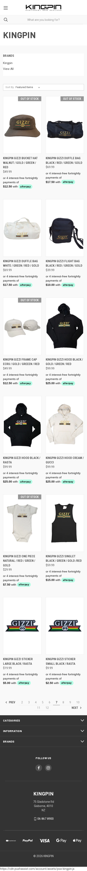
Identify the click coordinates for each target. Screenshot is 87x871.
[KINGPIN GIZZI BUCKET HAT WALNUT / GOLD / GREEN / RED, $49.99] (22, 125)
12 (47, 707)
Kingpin (8, 63)
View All (8, 69)
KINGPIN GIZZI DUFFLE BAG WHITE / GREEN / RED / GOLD (21, 263)
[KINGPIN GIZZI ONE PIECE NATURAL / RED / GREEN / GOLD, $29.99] (22, 523)
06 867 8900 (45, 819)
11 (38, 707)
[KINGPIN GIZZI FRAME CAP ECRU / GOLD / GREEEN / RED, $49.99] (22, 326)
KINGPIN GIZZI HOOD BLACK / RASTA (21, 460)
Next (75, 707)
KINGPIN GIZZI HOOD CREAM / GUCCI (65, 460)
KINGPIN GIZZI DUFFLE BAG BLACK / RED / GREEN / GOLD (64, 160)
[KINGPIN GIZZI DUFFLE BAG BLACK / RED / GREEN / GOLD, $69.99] (65, 125)
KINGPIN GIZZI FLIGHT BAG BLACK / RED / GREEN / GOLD (64, 263)
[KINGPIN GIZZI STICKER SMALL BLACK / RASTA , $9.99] (65, 626)
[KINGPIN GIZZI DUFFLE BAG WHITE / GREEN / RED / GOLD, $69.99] (22, 228)
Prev (11, 702)
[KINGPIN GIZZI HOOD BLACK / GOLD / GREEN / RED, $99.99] (65, 326)
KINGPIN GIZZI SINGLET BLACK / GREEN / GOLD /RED (64, 558)
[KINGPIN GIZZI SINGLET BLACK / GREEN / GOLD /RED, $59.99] (65, 523)
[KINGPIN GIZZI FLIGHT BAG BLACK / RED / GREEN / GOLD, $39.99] (65, 228)
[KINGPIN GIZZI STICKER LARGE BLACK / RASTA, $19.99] (22, 626)
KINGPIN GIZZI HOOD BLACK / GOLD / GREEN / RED (64, 362)
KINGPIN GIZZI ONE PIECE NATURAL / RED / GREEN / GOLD (19, 560)
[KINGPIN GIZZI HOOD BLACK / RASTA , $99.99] (22, 425)
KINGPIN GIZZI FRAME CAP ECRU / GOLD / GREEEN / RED (21, 362)
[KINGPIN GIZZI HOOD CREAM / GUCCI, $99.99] (65, 425)
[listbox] (28, 87)
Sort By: (9, 87)
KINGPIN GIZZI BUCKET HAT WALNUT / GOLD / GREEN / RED (20, 162)
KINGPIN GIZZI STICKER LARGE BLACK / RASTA (18, 661)
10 (78, 702)
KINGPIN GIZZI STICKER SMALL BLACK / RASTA (60, 661)
